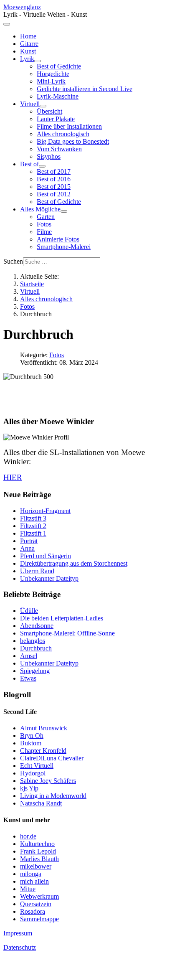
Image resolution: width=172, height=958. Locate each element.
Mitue (27, 888)
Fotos (44, 224)
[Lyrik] (37, 61)
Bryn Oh (31, 735)
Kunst (28, 51)
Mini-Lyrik (51, 81)
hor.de (28, 836)
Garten (46, 216)
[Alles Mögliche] (64, 211)
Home (28, 36)
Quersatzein (35, 903)
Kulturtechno (37, 843)
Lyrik (27, 58)
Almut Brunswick (43, 728)
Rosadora (32, 911)
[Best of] (42, 166)
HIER (12, 477)
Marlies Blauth (39, 858)
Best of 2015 (54, 186)
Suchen (13, 261)
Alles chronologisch (63, 133)
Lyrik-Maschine (57, 96)
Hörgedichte (53, 73)
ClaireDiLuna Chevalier (51, 758)
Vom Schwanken (59, 148)
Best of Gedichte (59, 66)
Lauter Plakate (56, 118)
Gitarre (29, 43)
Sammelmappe (39, 918)
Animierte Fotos (58, 239)
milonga (30, 873)
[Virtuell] (43, 106)
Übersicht (49, 111)
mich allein (34, 881)
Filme (44, 231)
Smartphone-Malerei (64, 246)
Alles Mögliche (40, 209)
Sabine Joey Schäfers (48, 780)
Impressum (17, 933)
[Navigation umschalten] (6, 24)
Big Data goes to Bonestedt (73, 141)
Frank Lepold (38, 851)
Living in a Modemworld (53, 795)
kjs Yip (29, 788)
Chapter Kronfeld (43, 750)
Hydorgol (33, 773)
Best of (29, 164)
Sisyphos (49, 156)
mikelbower (35, 866)
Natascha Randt (41, 803)
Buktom (30, 743)
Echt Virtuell (36, 765)
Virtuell (30, 103)
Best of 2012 (54, 194)
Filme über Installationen (69, 126)
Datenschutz (19, 947)
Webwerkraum (39, 896)
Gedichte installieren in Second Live (84, 88)
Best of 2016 (54, 179)
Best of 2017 (54, 171)
